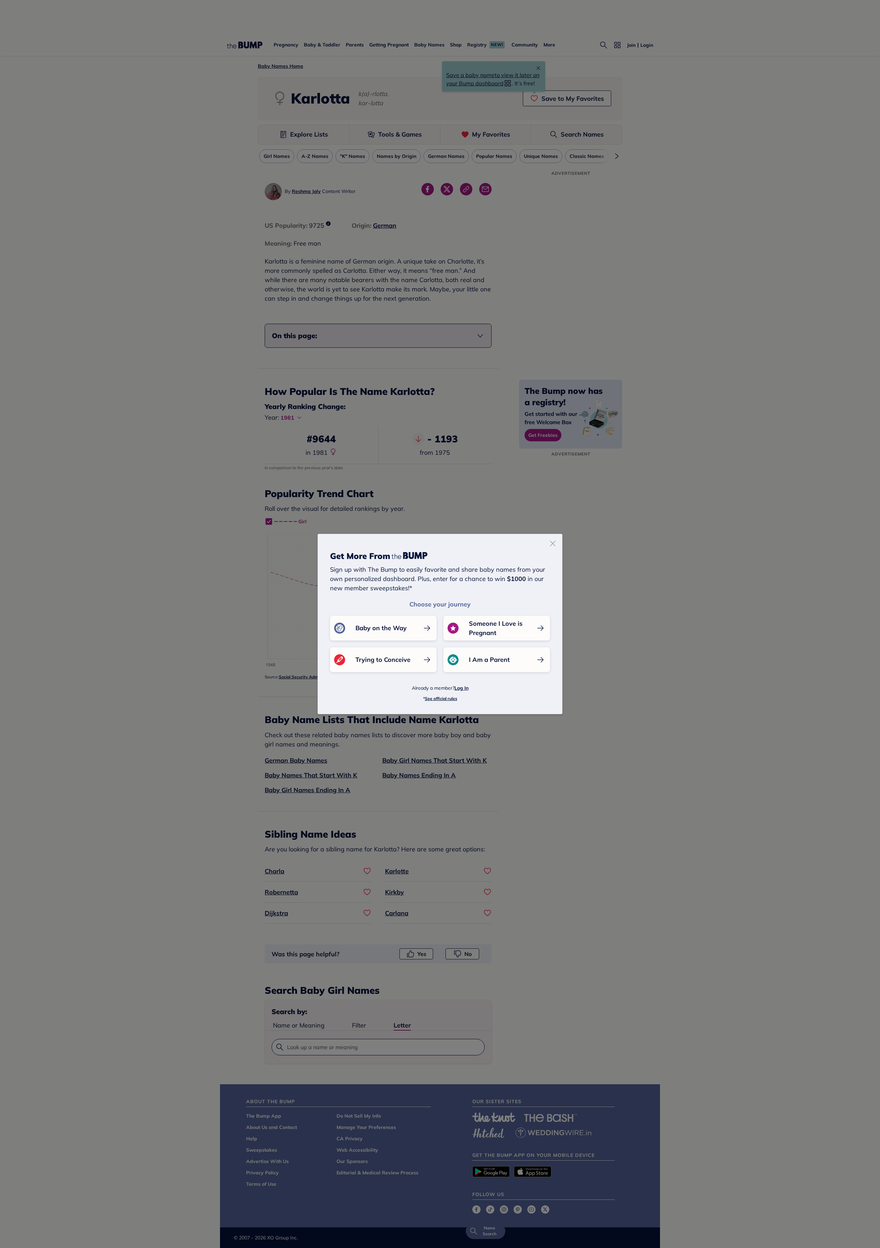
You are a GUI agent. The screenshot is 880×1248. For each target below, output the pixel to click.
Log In (461, 688)
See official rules (441, 698)
